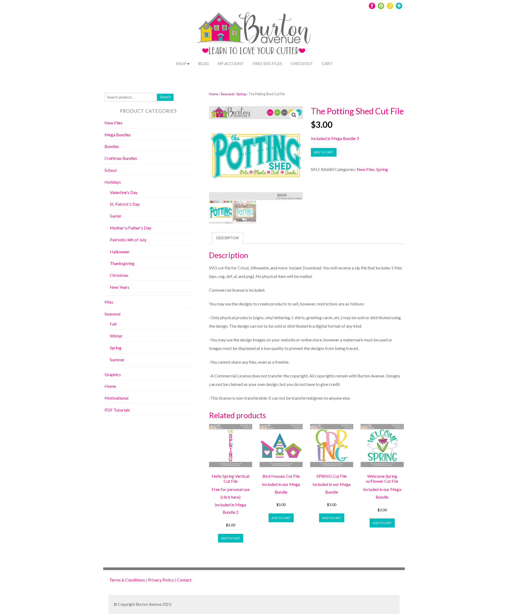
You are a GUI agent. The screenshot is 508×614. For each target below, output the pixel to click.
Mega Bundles (118, 134)
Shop (181, 63)
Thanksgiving (122, 263)
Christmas (119, 275)
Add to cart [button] (230, 538)
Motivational (116, 397)
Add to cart (324, 152)
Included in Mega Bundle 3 (335, 138)
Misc (109, 301)
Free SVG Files (267, 63)
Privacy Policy (161, 579)
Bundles (112, 146)
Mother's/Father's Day (130, 227)
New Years (119, 287)
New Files (366, 169)
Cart (327, 63)
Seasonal (227, 94)
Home (213, 94)
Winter (116, 335)
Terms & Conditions (127, 579)
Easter (115, 215)
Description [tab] (227, 238)
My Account (230, 63)
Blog (203, 63)
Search (165, 97)
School (111, 170)
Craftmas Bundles (121, 158)
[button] (294, 115)
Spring (241, 94)
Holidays (113, 181)
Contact (184, 579)
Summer (117, 359)
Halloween (119, 251)
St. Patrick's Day (125, 203)
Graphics (113, 374)
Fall (113, 323)
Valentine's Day (124, 192)
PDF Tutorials (117, 409)
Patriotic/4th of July (128, 239)
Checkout (302, 63)
